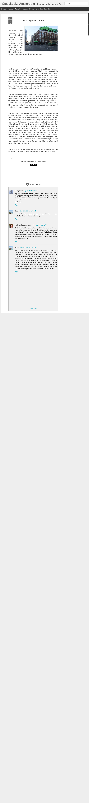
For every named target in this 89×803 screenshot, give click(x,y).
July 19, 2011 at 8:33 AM (39, 225)
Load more (33, 308)
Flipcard (10, 9)
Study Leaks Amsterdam (23, 225)
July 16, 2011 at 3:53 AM (28, 211)
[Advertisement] (70, 50)
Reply (16, 205)
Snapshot (39, 9)
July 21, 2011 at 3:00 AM (28, 247)
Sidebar (32, 9)
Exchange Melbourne (33, 20)
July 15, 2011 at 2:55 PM (31, 191)
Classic (3, 9)
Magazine (18, 9)
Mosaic (25, 9)
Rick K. (17, 211)
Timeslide (47, 9)
